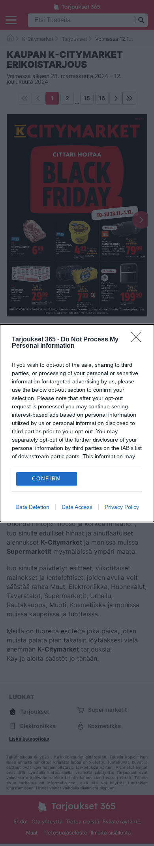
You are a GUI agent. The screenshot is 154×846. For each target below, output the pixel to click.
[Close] (138, 339)
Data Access (77, 507)
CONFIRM (46, 479)
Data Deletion (32, 507)
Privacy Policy (122, 507)
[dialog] (77, 423)
